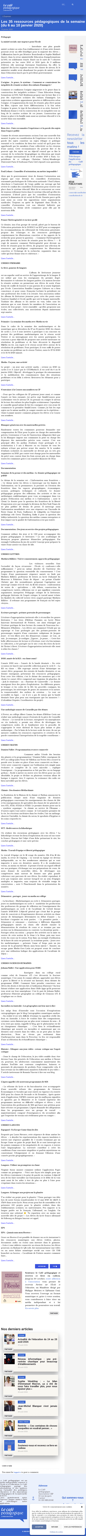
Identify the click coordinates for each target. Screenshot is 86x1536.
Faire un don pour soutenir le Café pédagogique (81, 80)
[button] (82, 1507)
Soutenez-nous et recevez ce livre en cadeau (37, 1446)
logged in (17, 1472)
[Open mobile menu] (64, 4)
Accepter (39, 1527)
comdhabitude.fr (76, 196)
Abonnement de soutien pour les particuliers (81, 95)
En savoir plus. (32, 1308)
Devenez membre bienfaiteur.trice (81, 65)
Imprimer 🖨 (41, 1266)
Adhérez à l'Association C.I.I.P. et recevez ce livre (81, 51)
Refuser (54, 1527)
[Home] (12, 14)
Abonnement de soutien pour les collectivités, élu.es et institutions (81, 117)
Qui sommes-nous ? (72, 1499)
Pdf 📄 (55, 1266)
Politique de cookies (56, 1532)
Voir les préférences (73, 1527)
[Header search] (72, 4)
